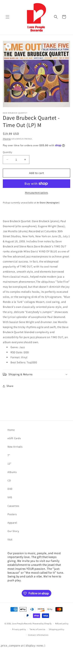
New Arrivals (14, 446)
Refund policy (62, 623)
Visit (10, 539)
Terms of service (37, 629)
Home (11, 430)
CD (9, 480)
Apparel (12, 522)
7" (8, 455)
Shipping (7, 138)
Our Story (13, 531)
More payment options (36, 192)
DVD (10, 489)
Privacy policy (19, 629)
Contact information (38, 635)
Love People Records (22, 623)
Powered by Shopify (42, 623)
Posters (12, 514)
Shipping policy (56, 629)
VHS (9, 497)
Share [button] (10, 386)
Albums (12, 472)
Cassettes (13, 506)
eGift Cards (14, 438)
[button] (7, 17)
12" (9, 463)
